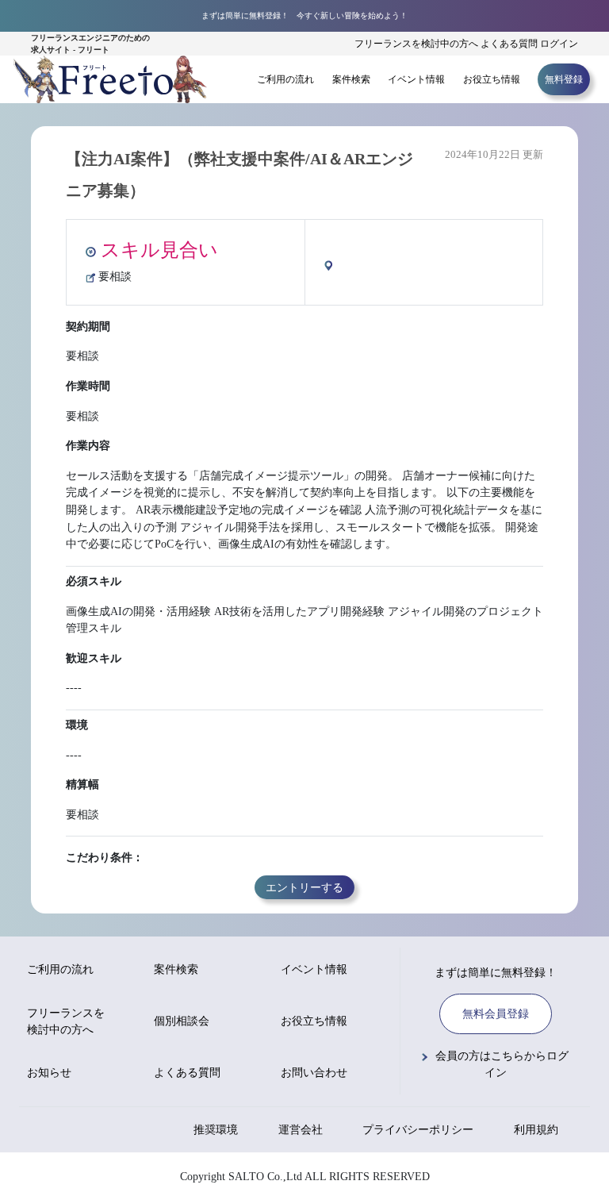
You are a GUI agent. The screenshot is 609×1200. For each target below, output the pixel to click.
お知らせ (49, 1073)
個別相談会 (181, 1021)
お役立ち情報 (491, 79)
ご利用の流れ (285, 79)
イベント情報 (416, 79)
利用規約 (536, 1130)
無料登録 (564, 79)
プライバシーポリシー (417, 1130)
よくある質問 (509, 43)
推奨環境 (215, 1130)
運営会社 (300, 1130)
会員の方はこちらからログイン (502, 1064)
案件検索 (351, 79)
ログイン (559, 43)
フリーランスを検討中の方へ (416, 43)
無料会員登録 (495, 1014)
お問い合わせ (314, 1073)
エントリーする (304, 887)
